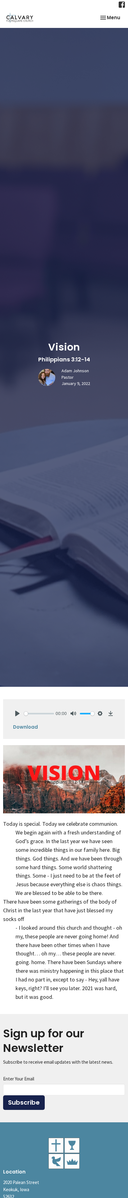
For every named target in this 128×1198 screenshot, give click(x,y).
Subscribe (24, 1102)
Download (25, 727)
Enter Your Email (18, 1079)
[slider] (39, 714)
